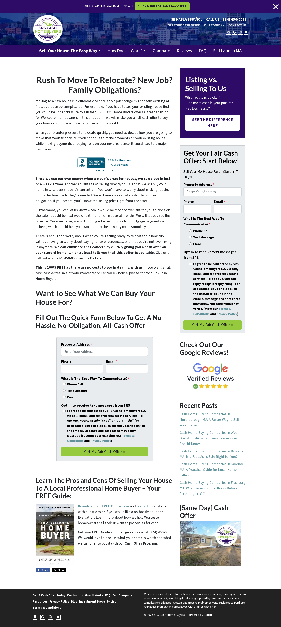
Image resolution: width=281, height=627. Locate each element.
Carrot (208, 615)
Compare (161, 51)
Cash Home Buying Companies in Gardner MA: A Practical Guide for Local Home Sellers (211, 470)
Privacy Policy (100, 440)
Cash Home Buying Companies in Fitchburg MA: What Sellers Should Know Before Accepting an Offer (212, 488)
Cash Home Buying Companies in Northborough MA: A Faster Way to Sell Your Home (209, 420)
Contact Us (238, 25)
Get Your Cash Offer (184, 25)
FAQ (202, 51)
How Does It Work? (125, 51)
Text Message (77, 390)
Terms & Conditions (47, 607)
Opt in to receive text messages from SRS (95, 405)
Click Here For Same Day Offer (162, 6)
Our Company (214, 25)
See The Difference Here (212, 123)
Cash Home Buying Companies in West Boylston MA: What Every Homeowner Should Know (209, 438)
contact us (145, 506)
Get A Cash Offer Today (49, 595)
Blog (74, 601)
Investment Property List (97, 601)
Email (111, 361)
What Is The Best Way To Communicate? (95, 378)
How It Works (94, 595)
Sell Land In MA (227, 51)
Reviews (184, 51)
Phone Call (75, 384)
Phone (66, 361)
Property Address (76, 344)
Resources (40, 601)
